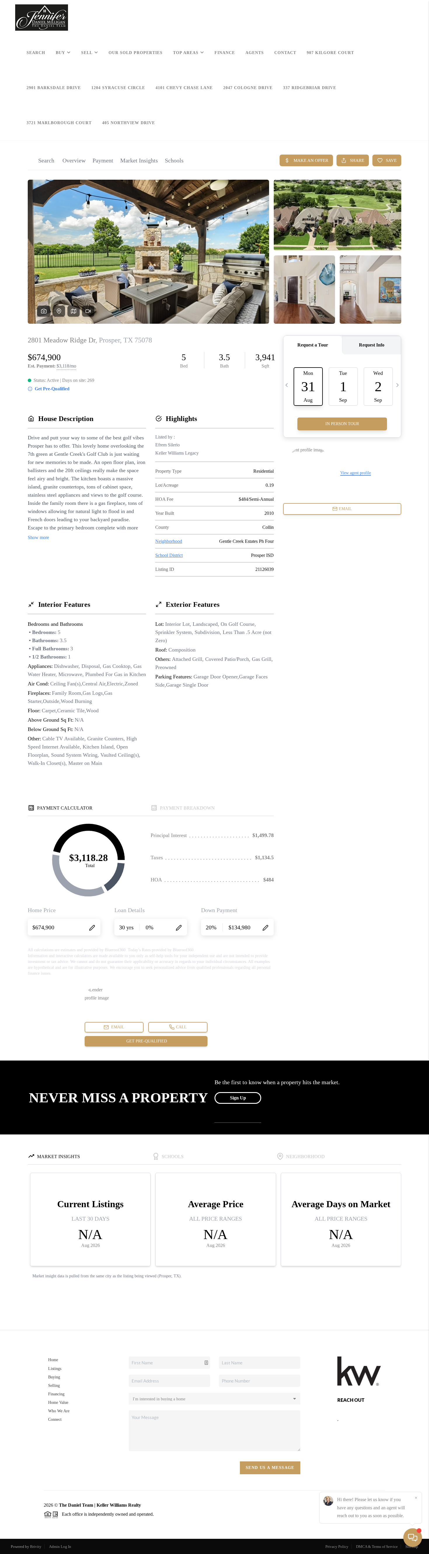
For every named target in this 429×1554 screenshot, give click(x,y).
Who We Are (58, 1411)
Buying (54, 1377)
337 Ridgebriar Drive (309, 88)
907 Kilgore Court (330, 53)
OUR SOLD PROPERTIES (136, 53)
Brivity (35, 1546)
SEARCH (36, 53)
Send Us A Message (270, 1467)
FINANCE (224, 53)
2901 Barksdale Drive (54, 88)
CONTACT (285, 53)
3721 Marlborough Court (59, 123)
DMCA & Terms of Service (377, 1546)
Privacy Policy (336, 1546)
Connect (55, 1419)
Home (53, 1360)
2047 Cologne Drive (248, 88)
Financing (56, 1394)
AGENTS (254, 53)
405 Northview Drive (128, 123)
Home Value (58, 1402)
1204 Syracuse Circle (118, 88)
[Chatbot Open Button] (412, 1537)
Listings (54, 1368)
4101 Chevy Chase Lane (184, 88)
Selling (54, 1385)
